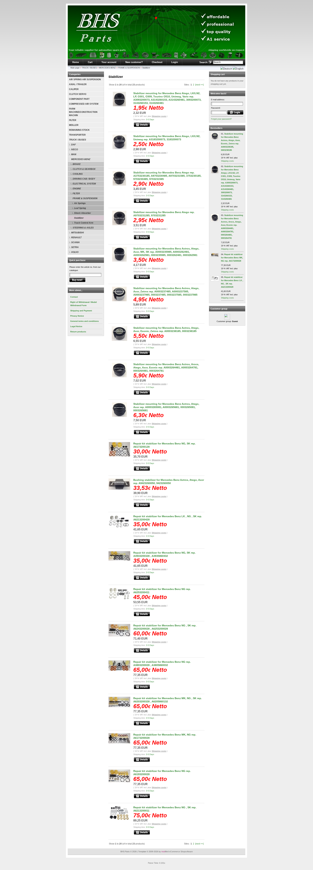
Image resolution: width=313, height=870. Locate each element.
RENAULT (76, 237)
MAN (73, 154)
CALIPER (74, 89)
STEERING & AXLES (83, 227)
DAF (73, 144)
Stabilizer (146, 68)
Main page (75, 68)
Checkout (157, 62)
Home (75, 62)
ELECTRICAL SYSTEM (84, 183)
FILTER (72, 120)
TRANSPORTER (77, 135)
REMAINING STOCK (79, 130)
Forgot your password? (221, 119)
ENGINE (77, 188)
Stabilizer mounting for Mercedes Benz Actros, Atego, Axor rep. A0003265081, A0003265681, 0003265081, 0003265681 (166, 407)
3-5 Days (150, 119)
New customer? (134, 62)
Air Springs (80, 203)
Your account (108, 62)
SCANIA (75, 242)
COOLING (78, 174)
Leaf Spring (80, 208)
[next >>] (199, 84)
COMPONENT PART (79, 99)
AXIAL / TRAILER (78, 84)
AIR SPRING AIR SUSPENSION (85, 79)
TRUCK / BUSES (89, 68)
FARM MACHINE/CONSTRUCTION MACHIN (83, 112)
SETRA (75, 247)
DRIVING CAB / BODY (84, 179)
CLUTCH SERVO (77, 94)
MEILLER (73, 125)
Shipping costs (159, 116)
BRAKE (77, 164)
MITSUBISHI (77, 232)
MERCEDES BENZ (107, 68)
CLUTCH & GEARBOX (84, 169)
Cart (90, 62)
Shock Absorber (82, 213)
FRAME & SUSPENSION (129, 68)
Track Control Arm (83, 223)
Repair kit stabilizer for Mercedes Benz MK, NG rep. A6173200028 (232, 257)
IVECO (74, 149)
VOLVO (74, 252)
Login (174, 62)
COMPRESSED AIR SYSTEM (83, 104)
